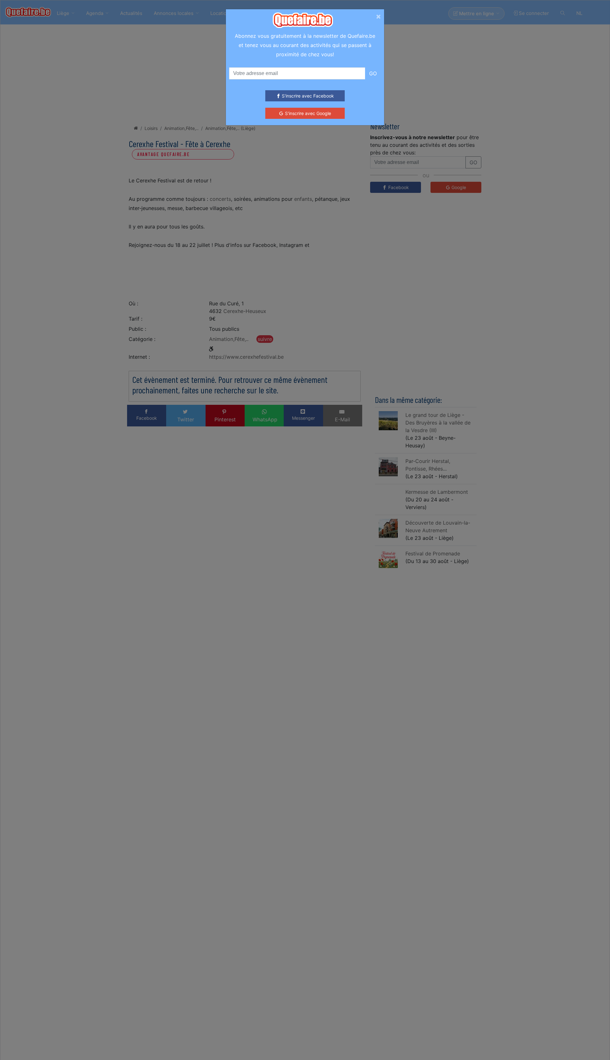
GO (373, 73)
